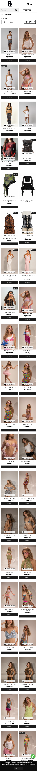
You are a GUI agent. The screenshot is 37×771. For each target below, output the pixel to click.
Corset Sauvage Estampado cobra (27, 236)
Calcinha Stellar (9, 535)
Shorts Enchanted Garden (27, 609)
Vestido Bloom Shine (27, 498)
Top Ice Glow (9, 647)
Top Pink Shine (9, 461)
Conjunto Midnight (27, 91)
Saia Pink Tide (27, 350)
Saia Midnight (9, 609)
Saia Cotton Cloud (9, 387)
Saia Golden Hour (10, 684)
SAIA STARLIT (27, 128)
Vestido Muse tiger (9, 238)
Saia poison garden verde (9, 200)
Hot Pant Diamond (27, 54)
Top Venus (27, 572)
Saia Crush (9, 758)
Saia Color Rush (27, 387)
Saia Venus (9, 572)
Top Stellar (27, 535)
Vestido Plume (9, 721)
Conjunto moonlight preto (27, 200)
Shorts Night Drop (27, 461)
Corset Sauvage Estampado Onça (9, 311)
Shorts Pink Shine (27, 424)
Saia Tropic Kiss (27, 647)
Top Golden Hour (27, 684)
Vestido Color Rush (27, 758)
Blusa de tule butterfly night (9, 162)
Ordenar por (4, 18)
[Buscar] (16, 10)
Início (3, 14)
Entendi (18, 768)
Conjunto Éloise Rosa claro (27, 276)
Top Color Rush (9, 424)
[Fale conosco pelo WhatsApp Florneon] (33, 756)
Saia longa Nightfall (9, 128)
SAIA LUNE (9, 54)
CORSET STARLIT (9, 91)
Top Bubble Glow (9, 350)
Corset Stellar (9, 498)
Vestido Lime (27, 721)
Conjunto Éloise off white (9, 276)
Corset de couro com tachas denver (27, 157)
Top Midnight (27, 313)
